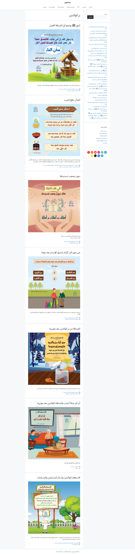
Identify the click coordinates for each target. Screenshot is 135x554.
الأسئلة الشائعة (103, 136)
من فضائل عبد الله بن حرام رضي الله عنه (97, 84)
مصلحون (67, 2)
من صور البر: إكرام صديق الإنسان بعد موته (60, 252)
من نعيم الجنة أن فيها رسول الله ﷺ (98, 64)
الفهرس (44, 7)
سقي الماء (77, 89)
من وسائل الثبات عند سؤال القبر (100, 97)
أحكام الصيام (64, 165)
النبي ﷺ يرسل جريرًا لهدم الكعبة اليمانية (98, 70)
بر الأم (75, 243)
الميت (64, 167)
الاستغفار (71, 543)
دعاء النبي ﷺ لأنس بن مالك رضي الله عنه (97, 115)
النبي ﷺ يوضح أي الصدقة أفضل (64, 25)
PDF (78, 7)
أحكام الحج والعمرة (70, 165)
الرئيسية (90, 7)
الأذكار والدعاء (76, 543)
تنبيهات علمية (103, 131)
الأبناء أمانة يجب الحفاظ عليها (100, 106)
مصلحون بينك (52, 7)
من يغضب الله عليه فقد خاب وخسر (99, 31)
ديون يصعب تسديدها (70, 176)
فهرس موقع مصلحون (102, 141)
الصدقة (77, 90)
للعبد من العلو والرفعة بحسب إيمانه (99, 53)
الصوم (67, 167)
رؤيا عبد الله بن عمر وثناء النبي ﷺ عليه (98, 118)
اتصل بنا (105, 143)
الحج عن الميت (76, 167)
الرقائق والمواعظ (50, 165)
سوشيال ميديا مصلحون (101, 138)
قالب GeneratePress (61, 552)
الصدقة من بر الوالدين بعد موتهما (64, 329)
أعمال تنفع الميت (72, 100)
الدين (78, 243)
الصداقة (77, 319)
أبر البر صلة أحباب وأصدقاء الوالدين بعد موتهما (58, 403)
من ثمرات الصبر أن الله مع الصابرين (99, 48)
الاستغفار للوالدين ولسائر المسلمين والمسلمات (58, 477)
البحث (105, 14)
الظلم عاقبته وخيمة (102, 95)
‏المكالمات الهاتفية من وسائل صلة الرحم (98, 93)
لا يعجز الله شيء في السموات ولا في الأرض (98, 38)
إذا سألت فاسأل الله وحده (101, 100)
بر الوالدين (65, 89)
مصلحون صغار (61, 7)
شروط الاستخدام (103, 133)
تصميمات (84, 7)
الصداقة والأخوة (71, 318)
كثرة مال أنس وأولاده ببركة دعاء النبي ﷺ (97, 113)
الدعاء (73, 544)
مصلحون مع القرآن (71, 7)
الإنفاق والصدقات (70, 89)
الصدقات (70, 167)
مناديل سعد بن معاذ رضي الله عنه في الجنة (97, 77)
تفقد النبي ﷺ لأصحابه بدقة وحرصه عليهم (97, 86)
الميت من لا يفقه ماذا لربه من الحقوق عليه (97, 51)
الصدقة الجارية (72, 319)
